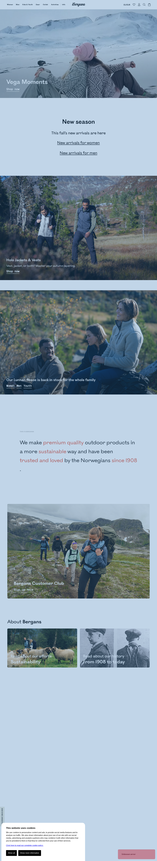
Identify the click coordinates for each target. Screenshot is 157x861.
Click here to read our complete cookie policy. (24, 845)
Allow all (11, 853)
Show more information (29, 853)
